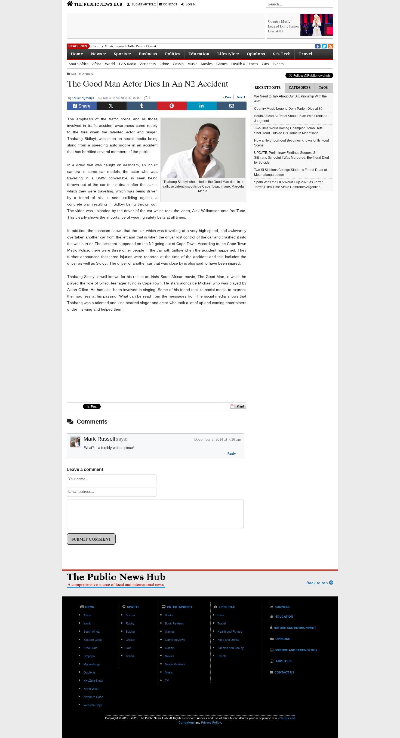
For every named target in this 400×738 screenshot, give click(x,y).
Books (169, 615)
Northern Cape (93, 696)
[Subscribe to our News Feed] (330, 46)
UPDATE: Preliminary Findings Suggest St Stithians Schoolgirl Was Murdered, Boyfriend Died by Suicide (291, 157)
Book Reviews (174, 623)
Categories (300, 88)
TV (167, 680)
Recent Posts (268, 88)
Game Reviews (175, 639)
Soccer (130, 615)
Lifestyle (226, 53)
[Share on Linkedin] (202, 106)
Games (221, 63)
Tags (323, 88)
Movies (207, 63)
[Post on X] (112, 106)
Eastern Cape (93, 639)
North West (91, 688)
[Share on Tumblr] (141, 106)
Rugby (130, 623)
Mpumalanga (92, 664)
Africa (96, 63)
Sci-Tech (282, 53)
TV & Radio (127, 63)
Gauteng (89, 672)
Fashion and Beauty (230, 647)
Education (198, 53)
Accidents (148, 63)
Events (278, 63)
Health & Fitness (244, 63)
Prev (228, 97)
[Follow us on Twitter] (324, 46)
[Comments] (146, 97)
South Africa (78, 63)
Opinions (256, 53)
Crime (164, 63)
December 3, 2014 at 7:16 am (217, 439)
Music (192, 63)
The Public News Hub (97, 4)
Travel (305, 53)
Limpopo (89, 656)
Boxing (130, 631)
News (97, 53)
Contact (169, 4)
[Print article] (238, 408)
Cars (265, 63)
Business (148, 53)
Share (83, 106)
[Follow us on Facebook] (317, 46)
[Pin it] (172, 106)
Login (189, 4)
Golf (128, 647)
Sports (121, 53)
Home (77, 53)
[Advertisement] (166, 26)
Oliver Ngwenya (84, 97)
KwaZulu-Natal (93, 680)
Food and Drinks (228, 639)
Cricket (130, 639)
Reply (231, 454)
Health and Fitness (229, 631)
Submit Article (143, 4)
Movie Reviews (175, 664)
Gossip (178, 63)
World (110, 63)
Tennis (130, 656)
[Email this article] (232, 106)
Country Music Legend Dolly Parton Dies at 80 (283, 26)
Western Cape (93, 705)
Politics (172, 53)
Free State (90, 647)
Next (239, 97)
